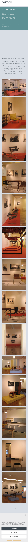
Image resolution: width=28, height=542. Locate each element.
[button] (26, 515)
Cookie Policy (9, 540)
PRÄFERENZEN (14, 536)
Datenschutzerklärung (17, 540)
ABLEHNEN (14, 532)
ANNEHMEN (14, 528)
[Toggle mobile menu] (25, 2)
